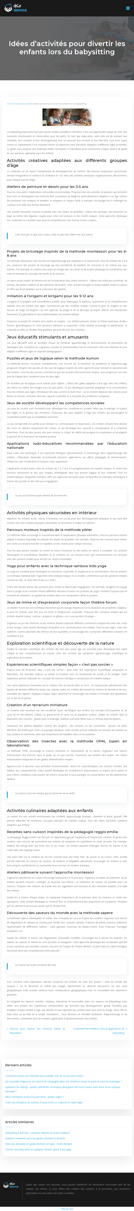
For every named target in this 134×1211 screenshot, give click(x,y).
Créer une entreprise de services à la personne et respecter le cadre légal (43, 1102)
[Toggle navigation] (128, 8)
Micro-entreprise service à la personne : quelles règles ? (34, 1096)
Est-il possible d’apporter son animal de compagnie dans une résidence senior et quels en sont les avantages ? (63, 1081)
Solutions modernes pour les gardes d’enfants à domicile (35, 1138)
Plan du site (67, 1208)
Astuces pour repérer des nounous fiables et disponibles (37, 1030)
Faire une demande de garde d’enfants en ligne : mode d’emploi (38, 1143)
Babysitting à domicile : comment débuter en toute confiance (37, 1132)
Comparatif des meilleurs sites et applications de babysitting (98, 1030)
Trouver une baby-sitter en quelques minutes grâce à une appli (38, 1149)
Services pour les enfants (21, 103)
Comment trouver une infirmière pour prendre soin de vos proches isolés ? (44, 1075)
